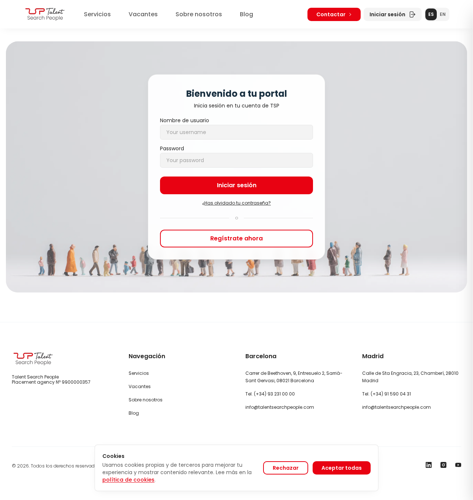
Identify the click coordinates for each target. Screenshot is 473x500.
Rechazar (286, 468)
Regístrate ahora (236, 238)
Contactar (331, 14)
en (443, 14)
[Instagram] (443, 465)
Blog (246, 14)
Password (172, 148)
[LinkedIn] (429, 465)
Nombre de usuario (184, 120)
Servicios (97, 14)
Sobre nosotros (199, 14)
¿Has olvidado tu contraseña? (236, 203)
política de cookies (128, 479)
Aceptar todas (341, 468)
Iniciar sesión (387, 14)
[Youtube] (458, 465)
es (431, 14)
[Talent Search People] (45, 14)
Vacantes (143, 14)
